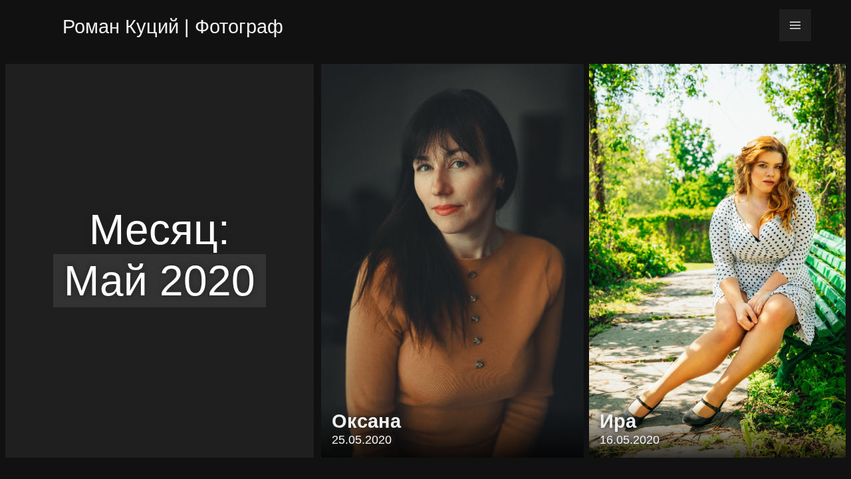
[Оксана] (452, 261)
